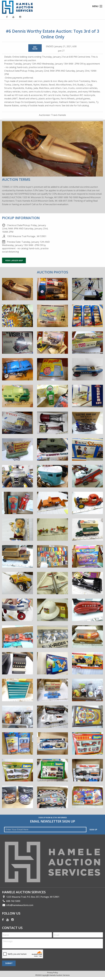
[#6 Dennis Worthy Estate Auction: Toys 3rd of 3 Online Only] (17, 291)
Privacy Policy (52, 972)
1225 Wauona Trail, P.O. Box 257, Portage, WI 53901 (32, 896)
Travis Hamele (58, 115)
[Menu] (101, 6)
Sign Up (93, 829)
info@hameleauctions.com (19, 905)
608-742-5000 (13, 901)
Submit (9, 963)
